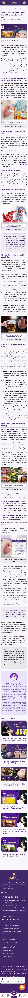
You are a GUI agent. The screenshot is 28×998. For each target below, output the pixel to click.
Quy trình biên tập (16, 663)
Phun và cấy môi (7, 956)
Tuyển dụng (6, 937)
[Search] (24, 2)
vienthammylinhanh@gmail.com (17, 908)
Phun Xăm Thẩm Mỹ (11, 8)
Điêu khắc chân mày (8, 953)
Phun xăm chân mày (8, 950)
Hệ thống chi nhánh (8, 934)
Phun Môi (19, 8)
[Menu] (3, 2)
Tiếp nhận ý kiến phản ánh (10, 942)
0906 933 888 (13, 905)
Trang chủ (3, 8)
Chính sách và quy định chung (11, 928)
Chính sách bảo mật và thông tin (12, 931)
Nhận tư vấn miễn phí (9, 939)
